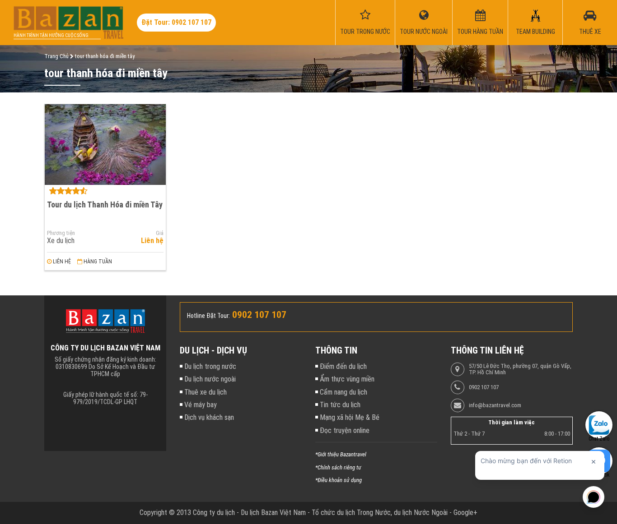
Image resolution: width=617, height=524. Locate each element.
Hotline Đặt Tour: (208, 315)
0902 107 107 (484, 387)
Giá (160, 233)
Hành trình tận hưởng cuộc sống (51, 35)
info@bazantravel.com (495, 405)
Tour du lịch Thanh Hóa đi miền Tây (105, 204)
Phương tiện (61, 233)
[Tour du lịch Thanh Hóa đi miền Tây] (105, 144)
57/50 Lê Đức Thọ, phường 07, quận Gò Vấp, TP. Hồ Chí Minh (520, 369)
